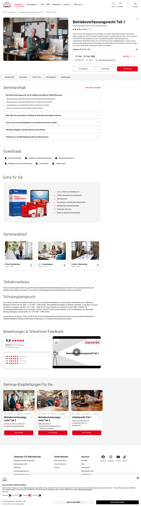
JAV (42, 4)
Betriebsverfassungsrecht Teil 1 (31, 12)
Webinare (17, 467)
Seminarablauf (51, 77)
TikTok (124, 461)
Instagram (111, 461)
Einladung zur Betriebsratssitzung (39, 158)
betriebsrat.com (87, 471)
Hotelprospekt (61, 163)
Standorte (56, 4)
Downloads (23, 77)
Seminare (12, 12)
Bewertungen (65, 77)
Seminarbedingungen (22, 474)
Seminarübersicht (20, 464)
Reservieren (105, 69)
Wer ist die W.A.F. (60, 461)
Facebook (103, 461)
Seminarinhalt (9, 77)
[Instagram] (111, 457)
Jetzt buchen (127, 69)
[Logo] (7, 5)
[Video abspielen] (35, 39)
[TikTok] (124, 457)
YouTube (118, 461)
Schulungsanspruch (21, 471)
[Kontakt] (135, 3)
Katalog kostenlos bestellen (24, 461)
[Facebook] (103, 457)
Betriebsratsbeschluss (66, 158)
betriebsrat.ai (86, 474)
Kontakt (84, 461)
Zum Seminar (18, 433)
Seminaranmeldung (14, 158)
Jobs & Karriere (60, 464)
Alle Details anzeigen (93, 88)
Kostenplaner (83, 69)
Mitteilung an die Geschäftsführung (20, 163)
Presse (57, 467)
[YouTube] (118, 457)
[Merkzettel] (128, 5)
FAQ (82, 464)
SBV (48, 4)
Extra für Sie (36, 77)
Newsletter (85, 467)
